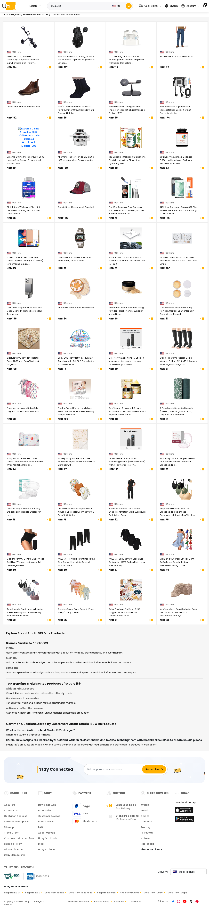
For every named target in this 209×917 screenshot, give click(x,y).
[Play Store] (184, 820)
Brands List (44, 810)
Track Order (11, 832)
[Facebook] (173, 901)
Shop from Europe (177, 892)
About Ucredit (46, 832)
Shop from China (129, 892)
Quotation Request (15, 816)
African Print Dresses (20, 688)
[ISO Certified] (36, 876)
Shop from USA (12, 892)
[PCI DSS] (11, 876)
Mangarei (146, 821)
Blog (41, 843)
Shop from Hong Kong (80, 892)
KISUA (10, 648)
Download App (47, 805)
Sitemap (9, 827)
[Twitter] (191, 901)
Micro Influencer (13, 849)
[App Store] (184, 811)
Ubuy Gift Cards (47, 838)
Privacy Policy (101, 901)
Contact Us (11, 810)
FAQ (40, 827)
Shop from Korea (106, 892)
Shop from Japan (54, 892)
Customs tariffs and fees (19, 838)
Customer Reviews (49, 816)
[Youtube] (185, 901)
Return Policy (46, 821)
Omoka (145, 816)
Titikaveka (147, 832)
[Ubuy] (9, 5)
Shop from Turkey (153, 892)
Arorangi (146, 827)
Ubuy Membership (14, 855)
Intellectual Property (16, 821)
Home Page (10, 14)
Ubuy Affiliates (47, 849)
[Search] (129, 6)
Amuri (144, 810)
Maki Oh (11, 658)
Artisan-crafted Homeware (24, 708)
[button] (150, 6)
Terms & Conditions (78, 901)
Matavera (146, 838)
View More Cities (151, 849)
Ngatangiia (147, 843)
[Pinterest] (197, 901)
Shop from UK (32, 892)
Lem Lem (12, 668)
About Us (9, 805)
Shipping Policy (13, 843)
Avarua (145, 805)
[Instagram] (179, 901)
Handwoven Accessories (22, 698)
